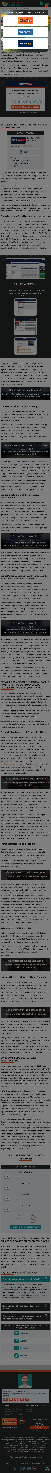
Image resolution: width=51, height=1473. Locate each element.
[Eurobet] (25, 32)
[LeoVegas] (25, 20)
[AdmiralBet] (25, 43)
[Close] (46, 6)
